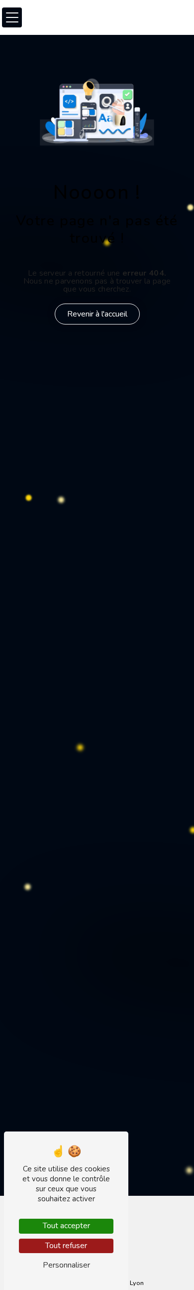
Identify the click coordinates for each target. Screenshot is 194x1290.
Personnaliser (66, 1265)
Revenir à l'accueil (97, 314)
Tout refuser (66, 1245)
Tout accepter (66, 1225)
